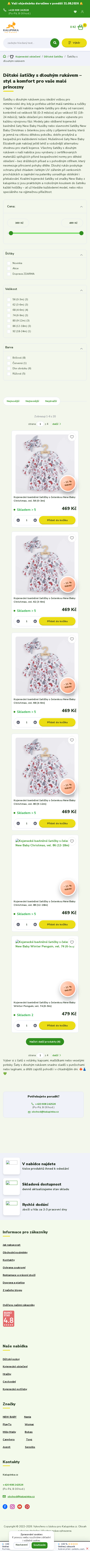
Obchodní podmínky (15, 1252)
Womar (29, 1424)
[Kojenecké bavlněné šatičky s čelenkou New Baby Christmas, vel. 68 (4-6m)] (45, 666)
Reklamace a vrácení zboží (19, 1275)
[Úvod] (18, 27)
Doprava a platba (13, 1282)
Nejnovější (13, 401)
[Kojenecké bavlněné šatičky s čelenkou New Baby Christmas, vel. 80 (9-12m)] (45, 767)
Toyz (29, 1439)
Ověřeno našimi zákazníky (19, 1305)
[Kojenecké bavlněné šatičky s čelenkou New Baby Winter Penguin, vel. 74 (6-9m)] (45, 969)
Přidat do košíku (57, 520)
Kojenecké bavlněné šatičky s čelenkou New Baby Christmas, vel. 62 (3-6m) (44, 600)
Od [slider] (11, 233)
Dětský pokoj (11, 1359)
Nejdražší (51, 401)
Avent (6, 1447)
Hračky (7, 1374)
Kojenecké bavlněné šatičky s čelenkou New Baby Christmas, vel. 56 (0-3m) (44, 499)
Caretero (9, 1439)
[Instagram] (13, 1507)
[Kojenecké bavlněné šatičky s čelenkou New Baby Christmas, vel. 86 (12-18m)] (45, 868)
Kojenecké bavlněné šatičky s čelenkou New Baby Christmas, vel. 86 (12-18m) (44, 903)
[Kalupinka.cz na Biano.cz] (8, 1318)
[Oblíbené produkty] (75, 12)
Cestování (9, 1381)
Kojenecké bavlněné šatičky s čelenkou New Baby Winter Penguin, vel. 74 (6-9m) (44, 1004)
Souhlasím (39, 1545)
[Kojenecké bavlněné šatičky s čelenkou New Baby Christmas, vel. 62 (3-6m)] (45, 565)
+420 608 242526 (18, 10)
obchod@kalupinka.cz (45, 1111)
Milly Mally (9, 1432)
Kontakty (9, 1260)
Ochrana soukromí (14, 1267)
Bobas (29, 1432)
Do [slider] (81, 233)
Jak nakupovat (12, 1245)
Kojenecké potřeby (15, 1389)
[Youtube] (21, 1507)
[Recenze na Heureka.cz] (3, 1544)
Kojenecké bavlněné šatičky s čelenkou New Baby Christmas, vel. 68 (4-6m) (44, 701)
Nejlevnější (32, 401)
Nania (27, 1416)
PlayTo (7, 1424)
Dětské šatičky (53, 56)
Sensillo (30, 1447)
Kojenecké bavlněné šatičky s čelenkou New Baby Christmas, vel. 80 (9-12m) (44, 802)
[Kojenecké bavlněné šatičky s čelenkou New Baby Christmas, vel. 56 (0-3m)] (45, 464)
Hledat (54, 43)
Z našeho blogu (12, 1290)
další (55, 424)
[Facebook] (6, 1507)
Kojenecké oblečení (27, 56)
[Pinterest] (28, 1507)
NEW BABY (10, 1416)
